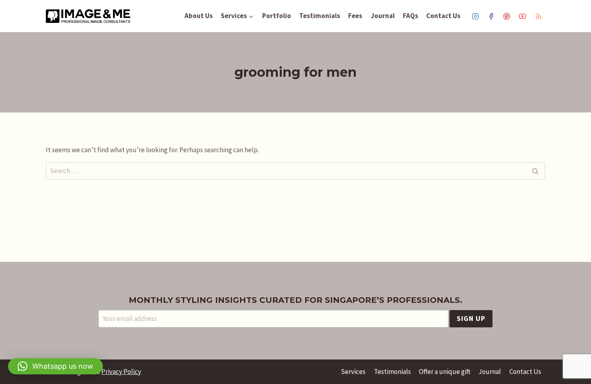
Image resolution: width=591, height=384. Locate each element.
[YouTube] (522, 16)
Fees (355, 15)
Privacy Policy (121, 371)
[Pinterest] (507, 16)
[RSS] (538, 16)
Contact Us (443, 15)
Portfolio (276, 15)
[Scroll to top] (576, 352)
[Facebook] (491, 16)
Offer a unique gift (444, 371)
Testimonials (319, 15)
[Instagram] (475, 16)
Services (353, 371)
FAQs (410, 15)
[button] (55, 366)
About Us (199, 15)
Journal (383, 15)
